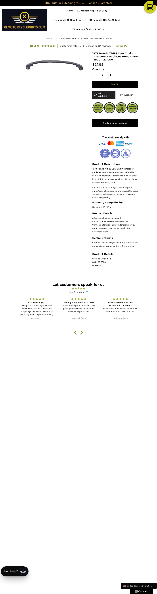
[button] (76, 332)
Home (70, 10)
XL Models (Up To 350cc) (92, 10)
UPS (55, 39)
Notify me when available (115, 123)
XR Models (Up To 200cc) (104, 20)
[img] (78, 288)
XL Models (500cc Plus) (68, 20)
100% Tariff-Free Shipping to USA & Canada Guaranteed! (78, 3)
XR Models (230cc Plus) (86, 29)
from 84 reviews (76, 292)
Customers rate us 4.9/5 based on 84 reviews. (85, 45)
